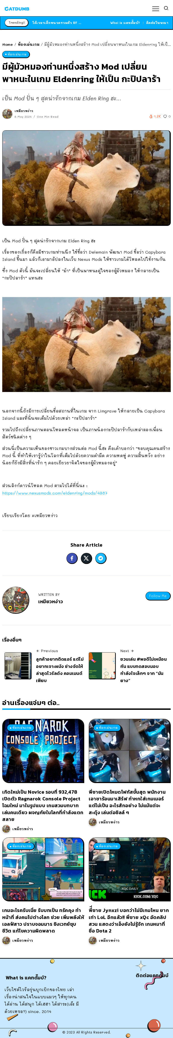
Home (7, 44)
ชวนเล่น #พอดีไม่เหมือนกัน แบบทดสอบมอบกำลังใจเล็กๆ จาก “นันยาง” (143, 670)
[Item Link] (42, 750)
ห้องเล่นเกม (29, 44)
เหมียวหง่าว (24, 111)
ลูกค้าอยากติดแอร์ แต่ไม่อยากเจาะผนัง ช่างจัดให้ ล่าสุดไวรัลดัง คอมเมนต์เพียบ (60, 670)
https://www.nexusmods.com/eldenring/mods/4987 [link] (54, 493)
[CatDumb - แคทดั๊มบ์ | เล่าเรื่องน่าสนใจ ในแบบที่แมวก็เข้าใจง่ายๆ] (17, 8)
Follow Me (158, 596)
